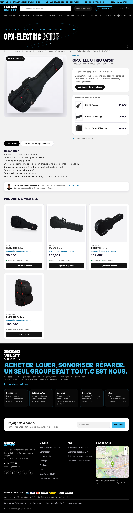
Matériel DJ (96, 16)
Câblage (70, 16)
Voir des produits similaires (90, 87)
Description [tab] (12, 143)
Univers (44, 443)
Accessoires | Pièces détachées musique (49, 51)
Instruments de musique (16, 16)
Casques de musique (49, 478)
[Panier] (127, 8)
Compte (120, 8)
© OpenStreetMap (122, 482)
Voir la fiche (24, 334)
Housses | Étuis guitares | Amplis (81, 51)
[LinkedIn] (30, 472)
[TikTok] (24, 472)
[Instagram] (6, 472)
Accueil (7, 51)
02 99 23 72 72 (72, 185)
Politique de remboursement (80, 456)
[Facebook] (12, 472)
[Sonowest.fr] (10, 8)
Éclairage (82, 16)
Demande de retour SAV (78, 452)
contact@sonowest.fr (13, 466)
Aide (70, 443)
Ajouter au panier (24, 266)
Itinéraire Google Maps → (105, 482)
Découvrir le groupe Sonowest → (18, 384)
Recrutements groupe (74, 503)
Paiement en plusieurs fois (79, 461)
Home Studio (55, 16)
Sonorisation (39, 16)
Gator (75, 56)
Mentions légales (36, 503)
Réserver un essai (105, 8)
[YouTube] (18, 472)
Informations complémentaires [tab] (37, 143)
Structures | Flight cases (119, 16)
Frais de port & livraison (78, 447)
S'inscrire (118, 424)
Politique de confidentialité (54, 503)
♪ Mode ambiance (83, 8)
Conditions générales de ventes (15, 503)
